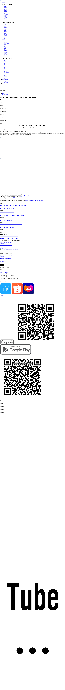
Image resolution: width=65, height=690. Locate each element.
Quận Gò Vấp (6, 71)
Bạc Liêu (5, 46)
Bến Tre (5, 44)
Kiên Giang (5, 50)
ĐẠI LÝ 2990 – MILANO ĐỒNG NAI (7, 220)
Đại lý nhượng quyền (7, 81)
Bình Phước (5, 45)
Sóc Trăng (5, 52)
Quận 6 (5, 64)
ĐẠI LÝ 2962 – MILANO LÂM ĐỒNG (6, 258)
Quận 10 (5, 67)
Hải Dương (5, 10)
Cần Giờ (5, 78)
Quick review (2, 243)
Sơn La (5, 18)
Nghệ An (5, 25)
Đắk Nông (5, 38)
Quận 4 (5, 62)
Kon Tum (5, 35)
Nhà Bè (5, 75)
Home (3, 93)
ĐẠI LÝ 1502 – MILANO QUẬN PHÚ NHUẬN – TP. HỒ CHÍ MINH (13, 205)
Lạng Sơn (5, 8)
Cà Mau (5, 47)
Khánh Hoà (5, 33)
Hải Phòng (5, 7)
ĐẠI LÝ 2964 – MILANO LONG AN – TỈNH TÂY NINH (9, 251)
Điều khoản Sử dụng (5, 296)
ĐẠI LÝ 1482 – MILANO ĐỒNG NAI (7, 212)
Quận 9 (5, 66)
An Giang (5, 42)
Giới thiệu (3, 295)
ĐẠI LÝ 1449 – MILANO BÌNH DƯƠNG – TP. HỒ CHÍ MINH (12, 215)
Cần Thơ (5, 48)
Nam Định (5, 11)
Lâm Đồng (5, 36)
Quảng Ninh (5, 15)
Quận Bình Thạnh (6, 70)
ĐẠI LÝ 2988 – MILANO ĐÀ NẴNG (7, 227)
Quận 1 (5, 60)
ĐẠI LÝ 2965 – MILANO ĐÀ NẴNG (6, 245)
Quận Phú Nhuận (6, 72)
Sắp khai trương (6, 82)
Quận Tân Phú (6, 73)
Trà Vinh (5, 55)
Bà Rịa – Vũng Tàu (6, 43)
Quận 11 (5, 68)
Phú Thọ (5, 13)
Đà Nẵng (5, 29)
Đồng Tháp (5, 49)
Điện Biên (5, 12)
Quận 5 (5, 63)
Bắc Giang (5, 9)
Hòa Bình (5, 16)
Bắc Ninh (5, 17)
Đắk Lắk (5, 37)
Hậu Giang (5, 54)
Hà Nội (5, 6)
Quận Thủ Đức (6, 74)
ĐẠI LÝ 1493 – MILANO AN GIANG (7, 208)
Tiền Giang (5, 53)
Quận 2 (5, 61)
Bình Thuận (5, 34)
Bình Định (5, 31)
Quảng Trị (5, 27)
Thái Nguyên (6, 14)
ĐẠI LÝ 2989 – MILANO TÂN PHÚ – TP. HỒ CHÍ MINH (11, 224)
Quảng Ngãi (5, 30)
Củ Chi (5, 77)
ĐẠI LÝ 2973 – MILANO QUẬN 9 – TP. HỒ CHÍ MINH (9, 238)
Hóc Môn (5, 76)
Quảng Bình (5, 24)
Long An (5, 51)
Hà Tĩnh (5, 26)
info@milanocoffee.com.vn (4, 272)
